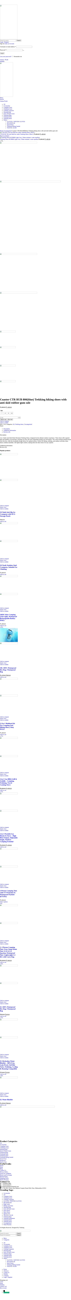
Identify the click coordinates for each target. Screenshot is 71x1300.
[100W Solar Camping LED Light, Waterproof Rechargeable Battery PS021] (9, 576)
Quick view (3, 507)
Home (2, 131)
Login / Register (7, 1277)
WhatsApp (6, 1292)
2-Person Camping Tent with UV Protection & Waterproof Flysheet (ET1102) (8, 893)
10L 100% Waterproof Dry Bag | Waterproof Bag (8, 670)
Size (1, 410)
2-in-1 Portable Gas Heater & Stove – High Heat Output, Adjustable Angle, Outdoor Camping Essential (8, 837)
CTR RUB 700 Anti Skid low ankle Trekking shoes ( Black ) (17, 134)
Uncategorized (8, 131)
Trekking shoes (19, 424)
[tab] (6, 429)
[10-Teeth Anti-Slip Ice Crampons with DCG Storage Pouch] (9, 454)
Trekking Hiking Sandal (13, 126)
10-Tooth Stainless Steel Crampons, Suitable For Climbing (8, 567)
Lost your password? (5, 56)
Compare (5, 1275)
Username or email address (8, 46)
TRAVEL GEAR (12, 128)
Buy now (10, 419)
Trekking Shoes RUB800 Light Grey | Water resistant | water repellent (19, 139)
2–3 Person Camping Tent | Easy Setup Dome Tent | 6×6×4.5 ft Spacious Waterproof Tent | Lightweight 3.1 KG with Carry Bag (8, 952)
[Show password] (23, 50)
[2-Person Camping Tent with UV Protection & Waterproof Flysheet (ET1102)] (9, 849)
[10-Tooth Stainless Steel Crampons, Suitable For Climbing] (9, 523)
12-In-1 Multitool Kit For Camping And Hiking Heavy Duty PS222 (7, 726)
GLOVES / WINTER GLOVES (16, 121)
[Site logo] (8, 38)
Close (1, 1281)
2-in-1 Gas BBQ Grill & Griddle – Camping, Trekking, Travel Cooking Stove (8, 782)
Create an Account (9, 43)
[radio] (2, 413)
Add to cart (3, 419)
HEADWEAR (11, 123)
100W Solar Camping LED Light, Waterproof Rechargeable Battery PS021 (8, 617)
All (13, 424)
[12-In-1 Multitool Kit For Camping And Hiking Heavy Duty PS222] (9, 679)
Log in (2, 53)
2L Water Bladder (6, 1100)
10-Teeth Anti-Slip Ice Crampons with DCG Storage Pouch (7, 514)
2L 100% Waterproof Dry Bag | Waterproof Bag (7, 1009)
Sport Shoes (10, 124)
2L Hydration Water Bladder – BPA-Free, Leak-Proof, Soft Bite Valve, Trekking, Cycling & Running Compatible (9, 1065)
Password (3, 50)
